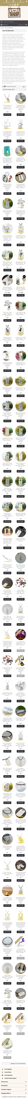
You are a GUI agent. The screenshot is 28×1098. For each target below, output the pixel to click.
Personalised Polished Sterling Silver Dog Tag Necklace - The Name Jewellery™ (7, 822)
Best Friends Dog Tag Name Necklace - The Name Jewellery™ (7, 212)
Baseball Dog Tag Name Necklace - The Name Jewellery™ (21, 237)
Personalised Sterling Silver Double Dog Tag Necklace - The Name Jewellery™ (21, 874)
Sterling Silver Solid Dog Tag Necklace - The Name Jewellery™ (7, 847)
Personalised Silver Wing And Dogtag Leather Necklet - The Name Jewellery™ (7, 951)
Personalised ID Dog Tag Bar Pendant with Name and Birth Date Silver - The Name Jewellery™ (7, 644)
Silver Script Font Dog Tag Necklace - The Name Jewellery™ (20, 618)
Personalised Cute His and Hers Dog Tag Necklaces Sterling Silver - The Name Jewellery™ (7, 796)
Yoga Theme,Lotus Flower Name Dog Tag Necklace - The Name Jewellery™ (20, 212)
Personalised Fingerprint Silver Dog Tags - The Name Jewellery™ (21, 591)
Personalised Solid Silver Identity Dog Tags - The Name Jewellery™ (20, 566)
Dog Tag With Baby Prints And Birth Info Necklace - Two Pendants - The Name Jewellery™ (7, 238)
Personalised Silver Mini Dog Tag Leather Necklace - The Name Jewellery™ (21, 795)
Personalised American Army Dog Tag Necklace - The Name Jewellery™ (20, 643)
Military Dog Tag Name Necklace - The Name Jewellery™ (21, 363)
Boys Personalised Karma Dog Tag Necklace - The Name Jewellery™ (7, 744)
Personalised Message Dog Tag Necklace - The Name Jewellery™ (21, 770)
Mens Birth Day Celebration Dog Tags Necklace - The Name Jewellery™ (7, 618)
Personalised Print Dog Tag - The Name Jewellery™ (20, 539)
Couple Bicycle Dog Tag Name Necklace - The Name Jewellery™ (7, 364)
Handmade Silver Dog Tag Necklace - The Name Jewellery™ (21, 719)
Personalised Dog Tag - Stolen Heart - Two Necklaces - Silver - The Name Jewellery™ (7, 134)
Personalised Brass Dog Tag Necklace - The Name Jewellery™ (7, 1027)
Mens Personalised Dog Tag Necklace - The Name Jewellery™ (7, 770)
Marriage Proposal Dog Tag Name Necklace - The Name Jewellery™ (7, 339)
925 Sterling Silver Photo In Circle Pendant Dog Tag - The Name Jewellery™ (7, 187)
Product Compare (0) (11, 86)
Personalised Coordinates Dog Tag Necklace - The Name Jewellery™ (7, 977)
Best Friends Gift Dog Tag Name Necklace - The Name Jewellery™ (7, 414)
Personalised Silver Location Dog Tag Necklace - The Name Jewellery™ (7, 899)
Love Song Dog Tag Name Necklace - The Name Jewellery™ (21, 313)
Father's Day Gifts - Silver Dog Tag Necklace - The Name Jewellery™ (21, 744)
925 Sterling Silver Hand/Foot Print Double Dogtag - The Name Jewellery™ (21, 186)
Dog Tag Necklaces (9, 27)
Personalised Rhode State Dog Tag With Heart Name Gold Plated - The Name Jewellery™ (20, 925)
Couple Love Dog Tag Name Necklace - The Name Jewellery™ (21, 338)
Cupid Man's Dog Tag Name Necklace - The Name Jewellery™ (7, 439)
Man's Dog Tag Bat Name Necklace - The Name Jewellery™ (7, 464)
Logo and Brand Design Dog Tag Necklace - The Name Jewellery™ (7, 1002)
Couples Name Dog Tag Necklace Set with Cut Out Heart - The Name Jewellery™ (21, 108)
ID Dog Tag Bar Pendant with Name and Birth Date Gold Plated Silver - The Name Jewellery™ (20, 848)
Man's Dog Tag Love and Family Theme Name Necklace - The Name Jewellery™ (7, 263)
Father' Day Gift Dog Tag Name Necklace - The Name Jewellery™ (20, 439)
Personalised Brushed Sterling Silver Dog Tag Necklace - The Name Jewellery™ (7, 592)
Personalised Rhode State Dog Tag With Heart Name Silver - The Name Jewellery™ (7, 925)
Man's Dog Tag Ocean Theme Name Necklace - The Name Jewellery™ (7, 490)
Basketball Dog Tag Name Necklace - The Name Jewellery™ (21, 263)
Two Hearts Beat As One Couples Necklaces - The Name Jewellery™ (7, 107)
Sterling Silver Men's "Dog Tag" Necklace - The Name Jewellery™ (20, 899)
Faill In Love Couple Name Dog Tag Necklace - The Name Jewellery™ (7, 314)
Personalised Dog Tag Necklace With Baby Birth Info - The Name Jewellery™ (7, 719)
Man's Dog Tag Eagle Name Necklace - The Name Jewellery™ (21, 514)
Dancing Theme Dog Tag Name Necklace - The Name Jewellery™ (20, 414)
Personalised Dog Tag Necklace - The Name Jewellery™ (20, 1001)
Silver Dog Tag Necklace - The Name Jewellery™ (7, 873)
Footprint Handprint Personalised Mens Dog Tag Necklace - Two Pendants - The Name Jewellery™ (7, 160)
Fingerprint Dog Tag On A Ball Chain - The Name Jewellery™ (7, 669)
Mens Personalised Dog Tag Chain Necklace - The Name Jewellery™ (7, 566)
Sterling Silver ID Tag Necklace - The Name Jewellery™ (7, 694)
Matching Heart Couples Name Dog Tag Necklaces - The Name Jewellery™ (20, 159)
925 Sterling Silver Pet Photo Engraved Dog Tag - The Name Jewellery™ (20, 288)
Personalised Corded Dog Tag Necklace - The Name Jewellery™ (21, 977)
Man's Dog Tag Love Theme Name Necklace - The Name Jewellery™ (21, 464)
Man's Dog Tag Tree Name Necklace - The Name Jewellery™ (21, 389)
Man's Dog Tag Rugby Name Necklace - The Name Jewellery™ (7, 515)
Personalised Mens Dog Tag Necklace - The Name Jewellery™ (20, 669)
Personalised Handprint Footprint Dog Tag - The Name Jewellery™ (20, 694)
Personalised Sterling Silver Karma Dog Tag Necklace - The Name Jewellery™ (21, 821)
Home (2, 27)
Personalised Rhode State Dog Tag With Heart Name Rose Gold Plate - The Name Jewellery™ (7, 541)
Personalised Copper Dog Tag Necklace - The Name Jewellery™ (21, 1027)
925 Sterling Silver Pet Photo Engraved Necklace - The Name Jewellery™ (7, 288)
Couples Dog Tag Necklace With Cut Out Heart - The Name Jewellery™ (20, 133)
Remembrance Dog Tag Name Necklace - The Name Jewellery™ (7, 389)
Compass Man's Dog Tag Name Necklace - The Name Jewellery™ (20, 490)
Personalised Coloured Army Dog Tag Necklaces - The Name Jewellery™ (20, 950)
